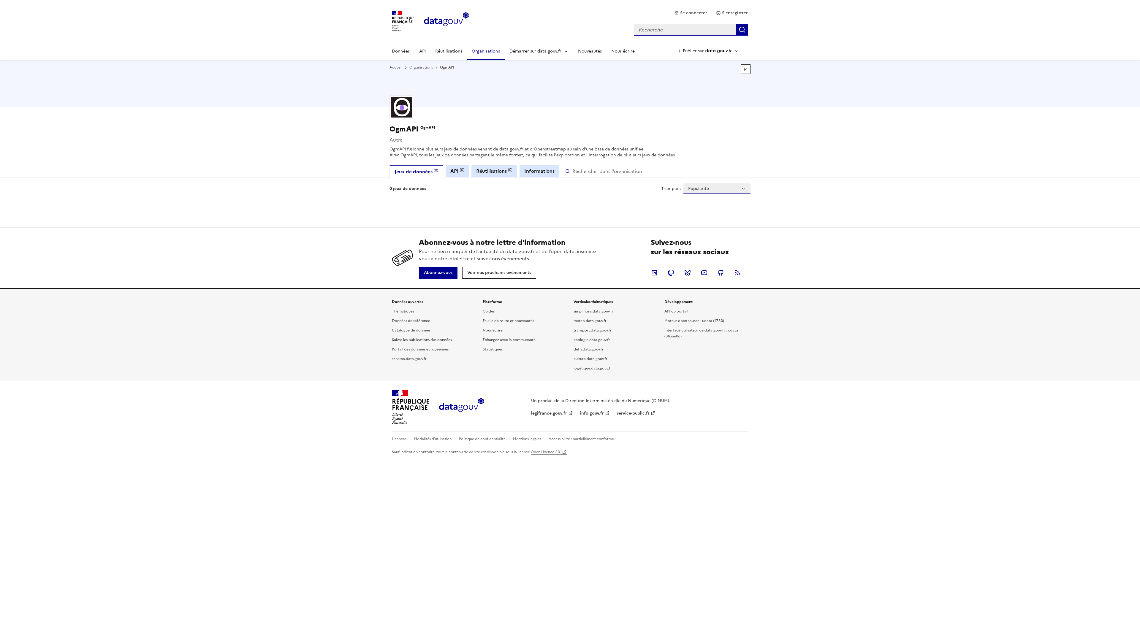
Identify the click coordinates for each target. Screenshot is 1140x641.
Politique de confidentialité (482, 439)
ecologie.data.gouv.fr (592, 339)
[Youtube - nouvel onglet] (704, 273)
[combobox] (691, 30)
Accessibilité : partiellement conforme (581, 439)
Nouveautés (590, 51)
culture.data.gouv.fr (590, 358)
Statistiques (493, 349)
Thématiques (403, 311)
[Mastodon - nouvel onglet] (671, 273)
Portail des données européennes (420, 349)
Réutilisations (448, 51)
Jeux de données (416, 171)
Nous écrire (623, 51)
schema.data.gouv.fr (409, 358)
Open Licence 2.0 (546, 452)
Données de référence (411, 320)
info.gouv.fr (592, 413)
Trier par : (671, 189)
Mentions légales (527, 439)
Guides (489, 311)
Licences (399, 439)
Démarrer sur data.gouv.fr (535, 51)
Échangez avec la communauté (509, 339)
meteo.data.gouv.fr (590, 320)
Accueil (396, 67)
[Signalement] (745, 69)
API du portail (676, 311)
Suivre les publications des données (422, 339)
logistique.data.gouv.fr (593, 368)
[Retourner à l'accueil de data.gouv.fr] (446, 20)
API (422, 51)
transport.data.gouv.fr (593, 330)
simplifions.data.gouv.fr (593, 311)
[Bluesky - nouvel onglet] (688, 273)
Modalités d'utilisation (433, 439)
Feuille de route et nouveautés (508, 320)
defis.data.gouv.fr (589, 349)
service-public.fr (633, 413)
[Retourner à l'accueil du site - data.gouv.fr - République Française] (461, 407)
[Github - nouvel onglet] (721, 273)
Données (401, 51)
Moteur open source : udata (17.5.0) (694, 320)
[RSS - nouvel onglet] (737, 273)
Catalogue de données (411, 330)
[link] (690, 13)
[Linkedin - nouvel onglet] (654, 273)
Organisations (486, 51)
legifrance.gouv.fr (549, 413)
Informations (539, 170)
